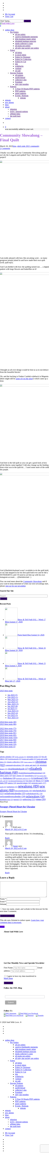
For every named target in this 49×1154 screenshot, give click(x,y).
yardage (18, 1079)
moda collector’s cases (24, 1054)
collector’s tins (21, 1090)
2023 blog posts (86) (8, 724)
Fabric (12, 1061)
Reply (7, 838)
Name (3, 899)
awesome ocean (34, 757)
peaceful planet (24, 783)
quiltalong (12, 787)
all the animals (20, 757)
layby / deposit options (19, 1122)
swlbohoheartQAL (34, 794)
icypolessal (39, 778)
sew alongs (9, 1113)
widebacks (19, 1076)
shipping (13, 1119)
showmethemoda (23, 791)
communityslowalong (15, 765)
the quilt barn (15, 1126)
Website (3, 904)
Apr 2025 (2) (13, 702)
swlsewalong (35, 796)
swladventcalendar (15, 793)
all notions (19, 1085)
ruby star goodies (22, 1095)
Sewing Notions (16, 1083)
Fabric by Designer (22, 1067)
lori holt (30, 781)
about (7, 1117)
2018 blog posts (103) (8, 738)
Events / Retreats (21, 1106)
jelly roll (4, 781)
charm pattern (29, 762)
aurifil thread (20, 1088)
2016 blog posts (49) (8, 742)
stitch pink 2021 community (28, 146)
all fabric (18, 1063)
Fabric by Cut (20, 1072)
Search (27, 21)
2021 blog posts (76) (8, 731)
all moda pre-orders (22, 1056)
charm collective (15, 762)
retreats (23, 1108)
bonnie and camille (29, 759)
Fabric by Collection (23, 1070)
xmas (41, 799)
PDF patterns (20, 1101)
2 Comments (5, 148)
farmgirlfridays (31, 776)
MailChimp (8, 978)
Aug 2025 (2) (13, 711)
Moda (40, 781)
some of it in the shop (24, 379)
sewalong (28, 786)
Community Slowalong (32, 581)
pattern (12, 783)
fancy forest (18, 776)
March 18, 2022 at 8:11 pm (16, 848)
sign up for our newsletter (15, 586)
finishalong (9, 778)
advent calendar (7, 757)
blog (14, 146)
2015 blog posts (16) (8, 744)
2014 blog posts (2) (7, 747)
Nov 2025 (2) (13, 718)
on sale (18, 1081)
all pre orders (20, 1045)
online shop (9, 1040)
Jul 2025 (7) (12, 709)
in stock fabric (20, 1065)
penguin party (38, 783)
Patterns (13, 1097)
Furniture (18, 1092)
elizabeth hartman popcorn (25, 1051)
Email (3, 901)
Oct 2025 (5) (13, 715)
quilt (3, 787)
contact (8, 1129)
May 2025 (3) (13, 704)
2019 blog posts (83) (8, 735)
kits (16, 1074)
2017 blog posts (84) (8, 740)
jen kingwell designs (17, 781)
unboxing (29, 799)
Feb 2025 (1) (13, 697)
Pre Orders (14, 1042)
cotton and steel (32, 765)
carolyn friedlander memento (26, 1047)
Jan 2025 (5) (12, 695)
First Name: (9, 968)
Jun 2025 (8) (13, 706)
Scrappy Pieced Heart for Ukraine (13, 811)
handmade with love (23, 778)
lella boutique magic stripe (25, 1049)
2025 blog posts (6, 691)
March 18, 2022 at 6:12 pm (16, 829)
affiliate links (15, 1124)
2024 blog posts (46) (8, 722)
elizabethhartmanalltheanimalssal (31, 773)
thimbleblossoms (6, 799)
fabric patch (6, 776)
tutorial (17, 799)
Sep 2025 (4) (13, 713)
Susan (15, 846)
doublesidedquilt (18, 768)
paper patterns (20, 1104)
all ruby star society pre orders (27, 1058)
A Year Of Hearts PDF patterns (27, 1099)
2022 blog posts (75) (8, 728)
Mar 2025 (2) (13, 699)
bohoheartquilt (14, 759)
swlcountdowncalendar (12, 796)
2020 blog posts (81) (8, 733)
